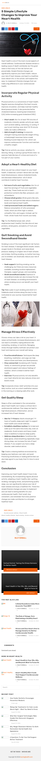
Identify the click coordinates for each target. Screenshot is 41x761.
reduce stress (30, 515)
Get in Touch (15, 752)
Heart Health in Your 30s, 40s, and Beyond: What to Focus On (27, 661)
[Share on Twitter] (6, 28)
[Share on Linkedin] (16, 28)
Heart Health (5, 7)
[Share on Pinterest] (13, 28)
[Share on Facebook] (2, 28)
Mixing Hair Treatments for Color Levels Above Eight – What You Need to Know (24, 708)
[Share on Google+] (9, 28)
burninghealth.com (26, 757)
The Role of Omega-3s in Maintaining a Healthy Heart (27, 617)
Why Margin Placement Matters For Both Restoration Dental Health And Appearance (24, 729)
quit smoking (20, 515)
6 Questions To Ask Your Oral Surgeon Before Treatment (23, 738)
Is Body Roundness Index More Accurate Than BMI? (27, 605)
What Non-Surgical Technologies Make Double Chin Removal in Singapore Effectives (23, 718)
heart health (23, 513)
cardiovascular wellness (12, 513)
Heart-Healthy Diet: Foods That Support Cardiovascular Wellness (27, 675)
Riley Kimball (12, 23)
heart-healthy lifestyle (8, 515)
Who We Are (26, 752)
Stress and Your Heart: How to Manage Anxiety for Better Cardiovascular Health (27, 631)
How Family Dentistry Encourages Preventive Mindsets (22, 699)
